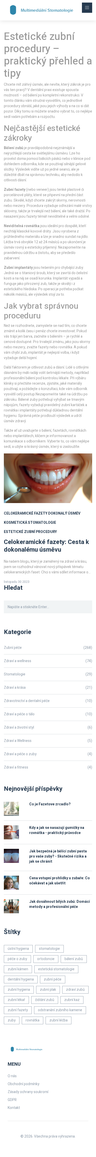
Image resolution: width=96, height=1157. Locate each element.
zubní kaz (72, 1000)
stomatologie (49, 948)
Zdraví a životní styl (48, 727)
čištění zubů (44, 1000)
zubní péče (52, 979)
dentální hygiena (21, 979)
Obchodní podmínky (23, 1084)
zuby (12, 1020)
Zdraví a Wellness (48, 740)
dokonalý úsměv (64, 513)
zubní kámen (18, 969)
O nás (12, 1076)
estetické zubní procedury (30, 532)
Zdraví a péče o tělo (48, 714)
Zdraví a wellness (48, 661)
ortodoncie (46, 959)
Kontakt (14, 1107)
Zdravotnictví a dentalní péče (48, 701)
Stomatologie (48, 674)
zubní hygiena (19, 989)
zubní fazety (18, 1010)
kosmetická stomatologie (30, 522)
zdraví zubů (75, 989)
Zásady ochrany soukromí (28, 1092)
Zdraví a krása (48, 687)
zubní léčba (58, 1020)
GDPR (12, 1100)
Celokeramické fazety (25, 513)
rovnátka (32, 1020)
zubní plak (48, 989)
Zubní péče (48, 647)
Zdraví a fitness (48, 767)
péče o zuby (17, 959)
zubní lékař (16, 1000)
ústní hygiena (18, 948)
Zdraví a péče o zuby (48, 754)
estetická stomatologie (56, 969)
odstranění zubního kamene (60, 1010)
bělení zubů (74, 959)
